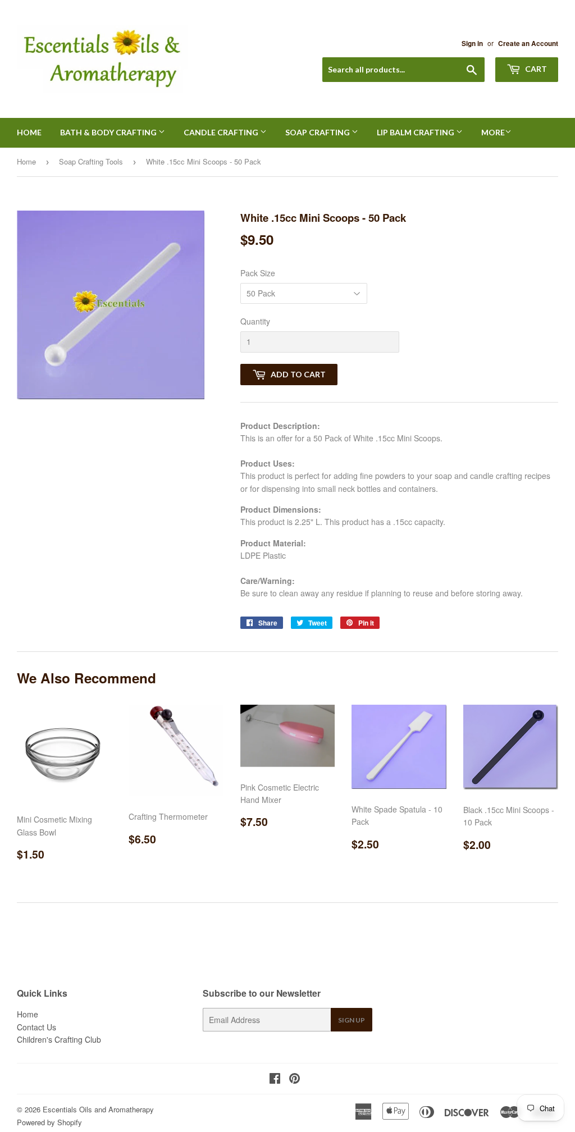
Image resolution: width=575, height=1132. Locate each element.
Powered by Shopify (49, 1122)
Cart (535, 69)
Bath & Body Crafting (109, 132)
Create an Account (528, 43)
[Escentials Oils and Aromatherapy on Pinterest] (294, 1079)
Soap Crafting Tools (91, 161)
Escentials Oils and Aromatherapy (98, 1109)
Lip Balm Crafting (416, 132)
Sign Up (351, 1020)
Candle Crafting (222, 132)
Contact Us (36, 1027)
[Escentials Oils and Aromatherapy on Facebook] (275, 1079)
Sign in (472, 43)
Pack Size (257, 273)
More (493, 132)
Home (29, 132)
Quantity (255, 321)
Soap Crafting (318, 132)
